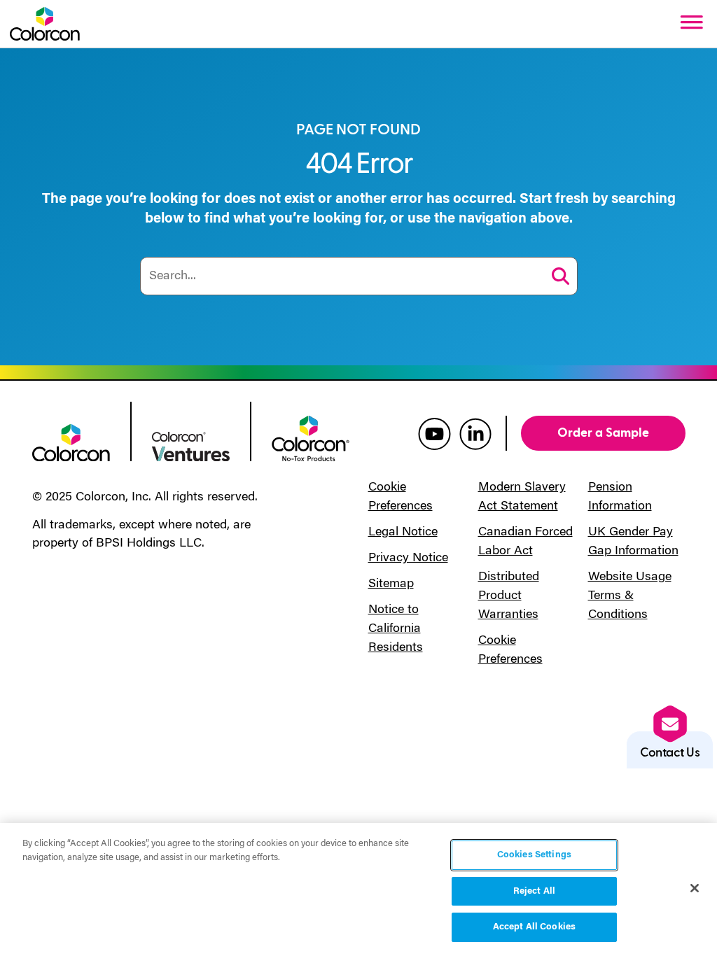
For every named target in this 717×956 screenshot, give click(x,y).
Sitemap (391, 584)
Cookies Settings (534, 854)
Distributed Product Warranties (508, 596)
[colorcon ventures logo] (191, 445)
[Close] (694, 888)
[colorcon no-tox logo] (310, 437)
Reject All (534, 891)
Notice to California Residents (395, 629)
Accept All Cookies (534, 927)
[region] (358, 889)
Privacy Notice (408, 558)
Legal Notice (403, 532)
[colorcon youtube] (434, 433)
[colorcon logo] (71, 441)
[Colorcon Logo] (45, 24)
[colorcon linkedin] (475, 433)
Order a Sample (603, 433)
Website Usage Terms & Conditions (629, 596)
